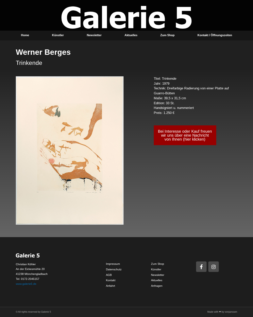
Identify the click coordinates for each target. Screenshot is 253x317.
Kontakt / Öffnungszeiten (214, 35)
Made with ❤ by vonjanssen (222, 311)
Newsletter (94, 35)
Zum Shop (167, 35)
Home (25, 35)
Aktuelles (131, 35)
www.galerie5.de (26, 283)
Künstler (58, 35)
